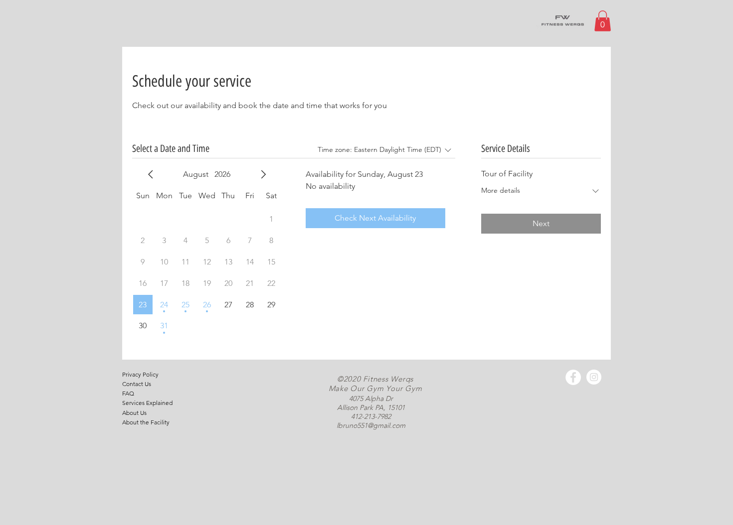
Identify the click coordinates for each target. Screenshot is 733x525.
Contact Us (136, 384)
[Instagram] (593, 377)
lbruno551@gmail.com (371, 425)
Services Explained (147, 402)
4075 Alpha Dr (371, 398)
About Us (134, 412)
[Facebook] (573, 377)
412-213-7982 (371, 416)
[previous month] (151, 174)
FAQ (128, 393)
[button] (602, 20)
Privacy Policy (140, 374)
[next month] (263, 174)
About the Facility (146, 422)
